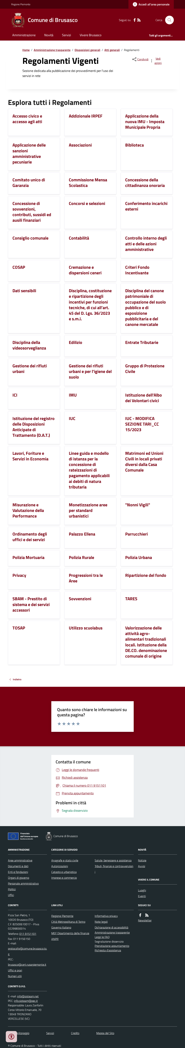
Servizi (66, 35)
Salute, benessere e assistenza (113, 860)
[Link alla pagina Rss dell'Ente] (147, 915)
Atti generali (112, 50)
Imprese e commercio (64, 877)
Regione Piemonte (20, 4)
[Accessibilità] (11, 1037)
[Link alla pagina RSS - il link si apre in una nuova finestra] (139, 20)
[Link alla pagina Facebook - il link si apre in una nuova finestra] (134, 20)
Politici (12, 889)
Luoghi (142, 890)
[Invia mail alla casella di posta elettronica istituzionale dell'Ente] (27, 951)
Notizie (142, 860)
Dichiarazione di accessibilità (111, 927)
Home (26, 50)
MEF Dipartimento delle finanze (70, 933)
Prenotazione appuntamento (112, 946)
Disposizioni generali (87, 50)
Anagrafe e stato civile (64, 860)
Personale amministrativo (23, 883)
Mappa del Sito (105, 1033)
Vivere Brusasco (91, 35)
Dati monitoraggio (18, 1033)
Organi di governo (18, 877)
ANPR (55, 939)
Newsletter (145, 920)
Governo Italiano (61, 927)
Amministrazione (24, 35)
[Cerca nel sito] (168, 20)
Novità (48, 35)
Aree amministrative (20, 860)
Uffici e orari (15, 970)
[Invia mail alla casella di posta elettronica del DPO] (28, 996)
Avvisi (141, 866)
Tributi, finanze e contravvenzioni (114, 869)
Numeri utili (15, 976)
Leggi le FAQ (102, 937)
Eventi (142, 896)
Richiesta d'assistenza (108, 950)
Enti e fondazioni (18, 872)
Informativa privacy (106, 916)
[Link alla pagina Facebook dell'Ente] (140, 915)
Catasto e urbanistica (64, 872)
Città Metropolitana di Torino (68, 921)
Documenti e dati (18, 866)
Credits (75, 1033)
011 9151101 (27, 934)
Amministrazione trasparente (52, 50)
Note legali (101, 921)
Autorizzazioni (59, 866)
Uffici (11, 895)
